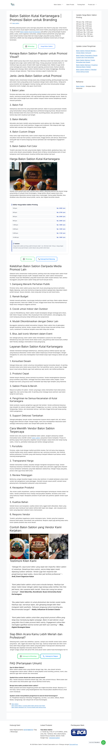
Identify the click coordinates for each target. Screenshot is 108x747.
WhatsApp (31, 46)
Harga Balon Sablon (47, 46)
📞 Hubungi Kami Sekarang (46, 259)
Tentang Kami (81, 4)
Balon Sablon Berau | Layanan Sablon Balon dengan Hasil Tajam (28, 705)
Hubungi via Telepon (51, 656)
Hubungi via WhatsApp (30, 656)
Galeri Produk (70, 4)
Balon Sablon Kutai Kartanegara (30, 32)
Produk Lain (91, 4)
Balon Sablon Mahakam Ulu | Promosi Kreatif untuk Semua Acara (29, 707)
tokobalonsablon (54, 738)
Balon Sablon (57, 4)
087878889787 (28, 730)
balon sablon (36, 438)
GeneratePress (73, 744)
